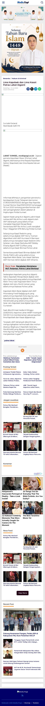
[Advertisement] (22, 182)
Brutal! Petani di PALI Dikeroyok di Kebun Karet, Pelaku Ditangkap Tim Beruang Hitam (12, 435)
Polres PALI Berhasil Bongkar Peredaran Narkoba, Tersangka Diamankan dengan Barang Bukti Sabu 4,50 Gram (11, 406)
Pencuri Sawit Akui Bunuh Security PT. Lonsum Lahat (32, 393)
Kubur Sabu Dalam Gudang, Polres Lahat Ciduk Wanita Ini (31, 373)
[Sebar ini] (28, 89)
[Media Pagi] (23, 2)
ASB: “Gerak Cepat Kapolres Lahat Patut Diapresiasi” (33, 359)
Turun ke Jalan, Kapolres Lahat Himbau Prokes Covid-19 (12, 380)
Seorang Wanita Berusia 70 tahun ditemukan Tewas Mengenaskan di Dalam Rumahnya (12, 453)
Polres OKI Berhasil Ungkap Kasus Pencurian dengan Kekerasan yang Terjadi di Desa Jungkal (32, 453)
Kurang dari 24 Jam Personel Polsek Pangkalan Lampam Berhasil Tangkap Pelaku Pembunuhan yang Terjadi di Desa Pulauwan (32, 417)
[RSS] (22, 350)
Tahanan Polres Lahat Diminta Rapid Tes (11, 386)
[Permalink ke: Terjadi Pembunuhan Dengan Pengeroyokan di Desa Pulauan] (32, 427)
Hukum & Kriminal (8, 89)
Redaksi (36, 703)
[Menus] (3, 2)
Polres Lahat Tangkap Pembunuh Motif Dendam (32, 379)
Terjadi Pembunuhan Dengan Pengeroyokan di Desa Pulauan (32, 435)
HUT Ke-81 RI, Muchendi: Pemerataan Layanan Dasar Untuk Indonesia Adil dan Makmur (27, 668)
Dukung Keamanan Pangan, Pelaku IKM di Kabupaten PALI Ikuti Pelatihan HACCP (20, 634)
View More (22, 593)
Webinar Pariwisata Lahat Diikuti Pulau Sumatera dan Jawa (11, 359)
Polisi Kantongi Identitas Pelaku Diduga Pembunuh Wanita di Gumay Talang (12, 393)
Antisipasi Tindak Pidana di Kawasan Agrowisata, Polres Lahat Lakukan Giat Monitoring (12, 373)
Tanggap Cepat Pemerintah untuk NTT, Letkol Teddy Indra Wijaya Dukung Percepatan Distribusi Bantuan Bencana (26, 641)
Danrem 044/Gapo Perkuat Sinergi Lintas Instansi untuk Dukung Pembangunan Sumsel (21, 662)
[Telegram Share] (35, 89)
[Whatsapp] (39, 89)
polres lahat (9, 341)
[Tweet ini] (32, 89)
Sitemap (27, 703)
